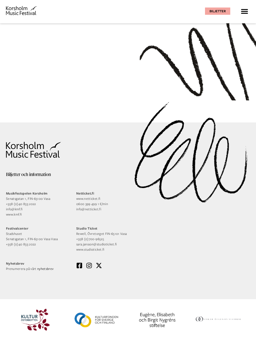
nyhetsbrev (45, 268)
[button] (244, 11)
